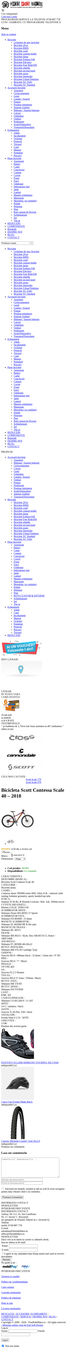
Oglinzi (17, 118)
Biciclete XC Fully (23, 82)
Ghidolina (19, 116)
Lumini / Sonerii (22, 99)
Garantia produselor (11, 1292)
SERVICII (25, 1316)
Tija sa (17, 220)
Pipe (16, 209)
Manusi (17, 150)
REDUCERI (13, 223)
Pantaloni (18, 152)
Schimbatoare (20, 215)
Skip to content (8, 34)
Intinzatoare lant (21, 186)
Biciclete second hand (24, 70)
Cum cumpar (7, 1287)
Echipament (13, 130)
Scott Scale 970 (33, 782)
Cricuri (17, 113)
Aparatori (18, 90)
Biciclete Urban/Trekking (26, 79)
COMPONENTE (16, 226)
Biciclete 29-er (21, 45)
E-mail (5, 1249)
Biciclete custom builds (25, 53)
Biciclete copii (21, 51)
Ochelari (18, 138)
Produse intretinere (23, 104)
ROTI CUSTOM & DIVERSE (29, 595)
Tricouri (18, 144)
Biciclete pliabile (22, 68)
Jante (16, 189)
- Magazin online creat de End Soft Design (22, 1325)
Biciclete (11, 39)
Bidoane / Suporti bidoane (26, 110)
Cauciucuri (19, 169)
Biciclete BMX (21, 48)
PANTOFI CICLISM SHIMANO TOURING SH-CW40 (29, 1062)
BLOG (10, 234)
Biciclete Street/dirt (23, 76)
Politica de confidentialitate (14, 1281)
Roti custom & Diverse (25, 212)
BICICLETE (7, 1313)
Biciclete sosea (21, 73)
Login (14, 16)
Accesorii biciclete (16, 87)
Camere (17, 172)
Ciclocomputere (21, 93)
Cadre (17, 167)
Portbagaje (19, 121)
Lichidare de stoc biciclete (26, 42)
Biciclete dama (21, 56)
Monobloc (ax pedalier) (25, 200)
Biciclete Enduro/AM (24, 59)
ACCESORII (22, 1313)
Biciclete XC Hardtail (24, 85)
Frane (16, 178)
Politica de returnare (11, 1297)
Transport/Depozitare (24, 127)
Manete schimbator (23, 195)
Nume (5, 1245)
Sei (15, 217)
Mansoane (19, 198)
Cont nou (5, 16)
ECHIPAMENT (39, 1313)
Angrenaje (19, 161)
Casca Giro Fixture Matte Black (17, 1101)
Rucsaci (18, 155)
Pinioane (18, 206)
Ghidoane (18, 183)
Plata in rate (7, 1303)
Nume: (4, 1331)
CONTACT (13, 237)
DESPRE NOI (14, 232)
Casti (16, 147)
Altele (17, 133)
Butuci (17, 164)
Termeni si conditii (10, 1276)
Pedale (17, 203)
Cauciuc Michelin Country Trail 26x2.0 (20, 1141)
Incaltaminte (20, 135)
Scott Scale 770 (33, 779)
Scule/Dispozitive (22, 124)
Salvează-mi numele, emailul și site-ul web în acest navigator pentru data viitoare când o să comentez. (33, 1190)
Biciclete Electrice (22, 62)
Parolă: (41, 1331)
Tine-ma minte (12, 1346)
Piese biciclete (14, 158)
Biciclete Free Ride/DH (25, 65)
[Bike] (22, 7)
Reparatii (11, 229)
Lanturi (17, 192)
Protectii (18, 141)
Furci (16, 181)
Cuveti (17, 175)
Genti (16, 96)
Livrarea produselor (11, 1308)
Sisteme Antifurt (22, 107)
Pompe (17, 102)
